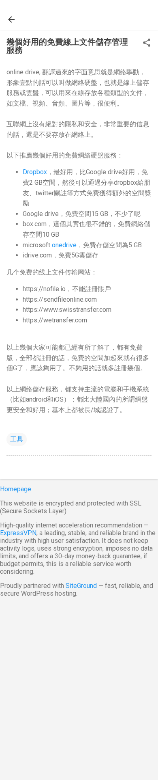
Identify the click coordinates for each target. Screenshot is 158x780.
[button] (147, 43)
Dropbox (35, 172)
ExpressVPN (18, 533)
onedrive (64, 245)
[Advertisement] (79, 687)
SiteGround (81, 586)
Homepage (15, 489)
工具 (16, 439)
